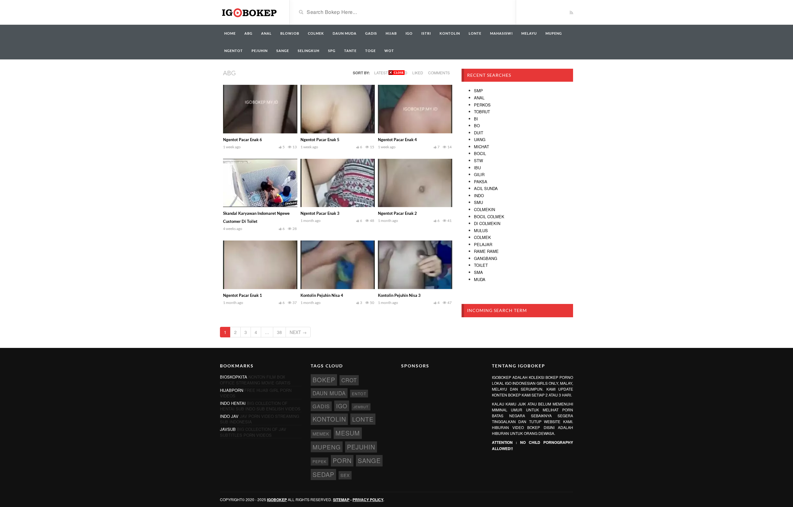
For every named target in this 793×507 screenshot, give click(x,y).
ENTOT (359, 393)
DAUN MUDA (345, 33)
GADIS (371, 33)
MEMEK (321, 434)
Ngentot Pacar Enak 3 (320, 213)
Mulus (481, 230)
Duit (478, 133)
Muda (479, 279)
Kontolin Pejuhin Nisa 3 (399, 295)
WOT (389, 51)
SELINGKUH (308, 51)
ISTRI (426, 33)
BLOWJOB (289, 33)
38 (279, 332)
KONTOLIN (450, 33)
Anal (479, 98)
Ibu (477, 168)
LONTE (475, 33)
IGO (409, 33)
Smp (478, 90)
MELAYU (529, 33)
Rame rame (486, 251)
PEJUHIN (260, 51)
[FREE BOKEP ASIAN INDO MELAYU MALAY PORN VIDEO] (250, 12)
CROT (349, 380)
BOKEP (324, 379)
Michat (481, 147)
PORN (342, 460)
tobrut (482, 112)
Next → (298, 332)
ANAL (266, 33)
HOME (230, 33)
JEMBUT (361, 407)
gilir (479, 174)
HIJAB (391, 33)
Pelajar (483, 244)
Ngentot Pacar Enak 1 (242, 295)
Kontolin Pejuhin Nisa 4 (321, 295)
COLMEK (316, 33)
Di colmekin (487, 223)
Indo (479, 195)
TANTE (350, 51)
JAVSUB (228, 429)
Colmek (482, 237)
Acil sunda (486, 188)
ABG (248, 33)
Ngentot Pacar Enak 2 (397, 213)
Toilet (481, 265)
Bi (476, 119)
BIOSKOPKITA (233, 377)
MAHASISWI (501, 33)
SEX (345, 475)
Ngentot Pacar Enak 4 (397, 139)
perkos (482, 105)
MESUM (347, 432)
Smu (478, 202)
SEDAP (323, 474)
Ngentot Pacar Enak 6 (242, 139)
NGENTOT (233, 51)
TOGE (370, 51)
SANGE (282, 51)
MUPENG (553, 33)
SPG (331, 51)
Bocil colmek (489, 216)
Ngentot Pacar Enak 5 (320, 139)
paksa (480, 181)
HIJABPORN (231, 390)
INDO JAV (229, 416)
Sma (478, 272)
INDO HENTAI (233, 403)
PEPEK (319, 461)
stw (478, 160)
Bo (477, 125)
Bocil (480, 153)
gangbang (485, 258)
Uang (479, 139)
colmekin (484, 209)
